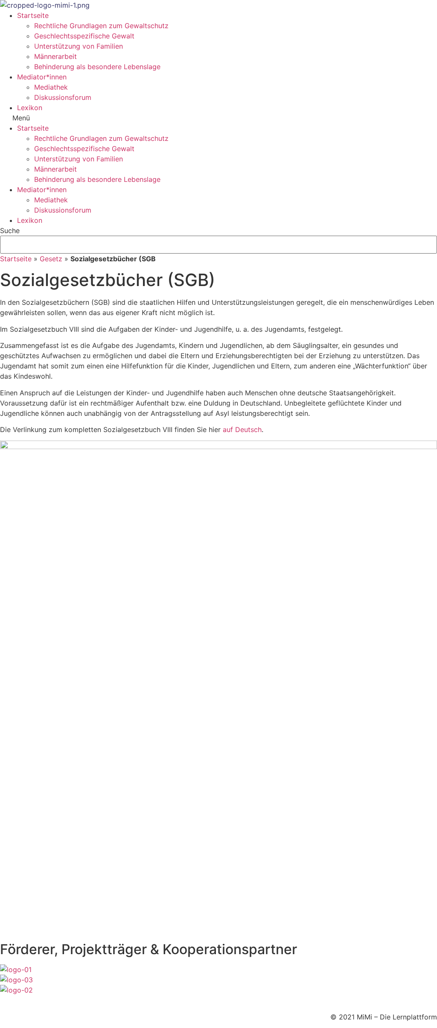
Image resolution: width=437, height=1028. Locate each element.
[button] (218, 118)
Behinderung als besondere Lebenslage (97, 66)
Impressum (17, 1000)
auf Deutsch (242, 429)
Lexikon (29, 107)
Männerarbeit (55, 56)
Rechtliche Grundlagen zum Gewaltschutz (101, 25)
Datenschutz (61, 1000)
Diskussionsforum (62, 97)
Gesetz (51, 258)
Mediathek (51, 87)
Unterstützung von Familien (78, 46)
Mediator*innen (42, 77)
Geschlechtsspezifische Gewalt (84, 36)
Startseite (33, 15)
